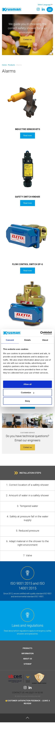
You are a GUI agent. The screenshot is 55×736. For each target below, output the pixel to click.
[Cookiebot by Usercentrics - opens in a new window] (40, 333)
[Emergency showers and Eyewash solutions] (11, 9)
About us (27, 659)
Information (27, 654)
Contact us (27, 39)
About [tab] (45, 340)
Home (4, 65)
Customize (26, 393)
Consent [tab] (10, 340)
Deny (27, 401)
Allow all (27, 384)
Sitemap (28, 664)
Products (11, 65)
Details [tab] (27, 340)
